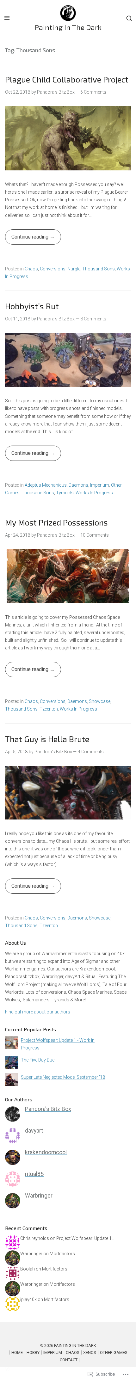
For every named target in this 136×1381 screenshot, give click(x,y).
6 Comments (93, 92)
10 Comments (94, 535)
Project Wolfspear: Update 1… (85, 1238)
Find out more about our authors (37, 1011)
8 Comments (93, 318)
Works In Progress (94, 492)
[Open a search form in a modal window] (129, 18)
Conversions (52, 268)
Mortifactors (62, 1253)
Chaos (31, 268)
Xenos (89, 1352)
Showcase (99, 701)
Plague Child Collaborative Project (66, 79)
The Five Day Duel (38, 1060)
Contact (68, 1360)
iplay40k (28, 1299)
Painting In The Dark (68, 27)
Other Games (113, 1352)
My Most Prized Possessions (56, 522)
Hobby (33, 1352)
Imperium (99, 485)
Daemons (78, 485)
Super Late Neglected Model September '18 (63, 1077)
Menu (7, 18)
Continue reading (27, 239)
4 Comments (91, 751)
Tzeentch (49, 709)
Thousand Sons (98, 268)
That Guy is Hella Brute (47, 739)
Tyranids (65, 492)
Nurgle (73, 268)
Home (17, 1352)
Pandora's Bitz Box (56, 92)
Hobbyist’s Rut (32, 306)
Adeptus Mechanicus (46, 485)
